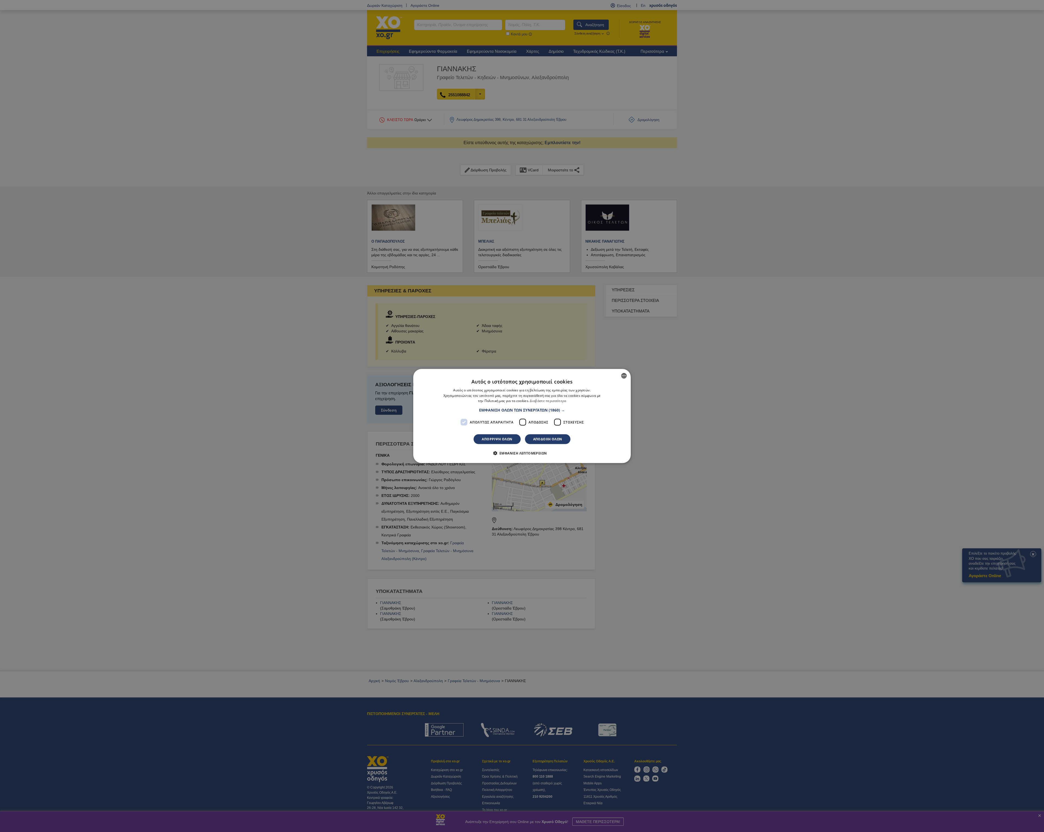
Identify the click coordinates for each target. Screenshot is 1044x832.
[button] (522, 410)
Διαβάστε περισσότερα (548, 400)
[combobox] (624, 375)
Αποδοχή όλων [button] (547, 439)
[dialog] (522, 416)
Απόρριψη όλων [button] (497, 439)
